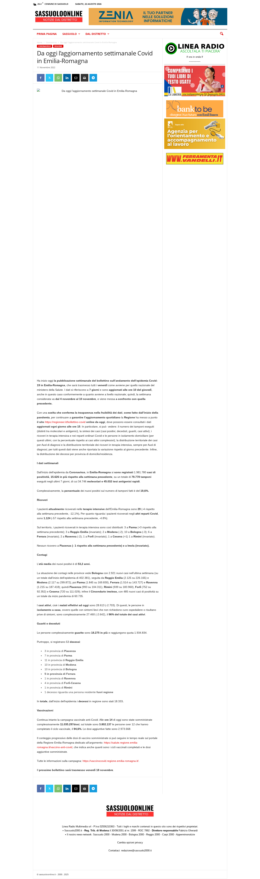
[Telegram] (93, 78)
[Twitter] (49, 78)
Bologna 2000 (136, 834)
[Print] (84, 78)
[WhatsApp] (58, 78)
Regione (58, 46)
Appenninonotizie (185, 834)
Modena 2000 (119, 834)
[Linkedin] (67, 78)
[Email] (76, 78)
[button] (221, 34)
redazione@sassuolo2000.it (136, 850)
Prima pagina (47, 34)
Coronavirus (51, 42)
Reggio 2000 (153, 834)
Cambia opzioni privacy (130, 842)
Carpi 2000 (168, 834)
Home (39, 42)
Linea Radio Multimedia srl (76, 826)
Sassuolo (69, 34)
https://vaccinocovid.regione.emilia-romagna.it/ (111, 760)
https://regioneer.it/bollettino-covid (65, 421)
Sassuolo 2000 (101, 834)
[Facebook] (41, 78)
